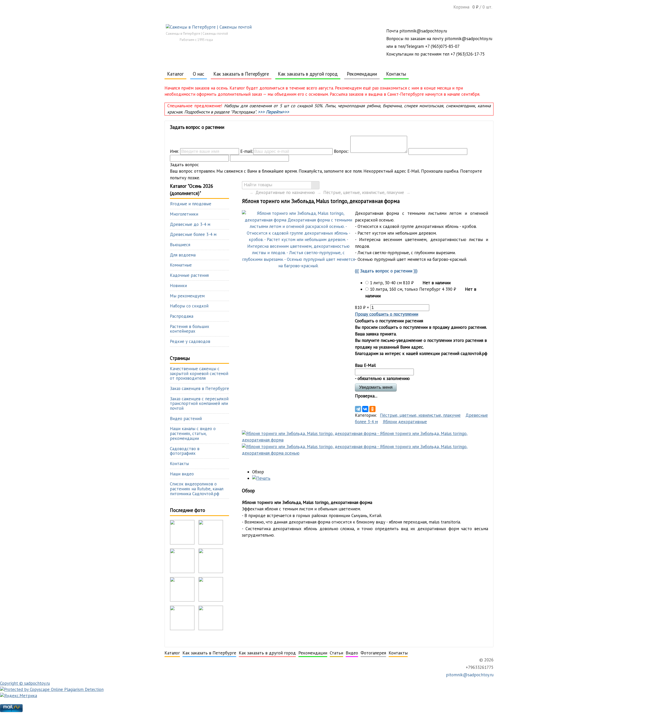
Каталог (175, 74)
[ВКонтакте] (365, 409)
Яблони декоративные (405, 421)
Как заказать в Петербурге (241, 74)
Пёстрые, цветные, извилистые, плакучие (363, 192)
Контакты (396, 74)
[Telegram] (358, 409)
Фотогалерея (373, 653)
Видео (352, 653)
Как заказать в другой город (308, 74)
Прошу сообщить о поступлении (386, 314)
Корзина (472, 7)
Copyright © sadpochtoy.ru (25, 683)
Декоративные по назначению (285, 192)
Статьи (336, 653)
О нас (198, 74)
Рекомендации (362, 74)
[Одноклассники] (372, 409)
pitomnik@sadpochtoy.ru (469, 675)
